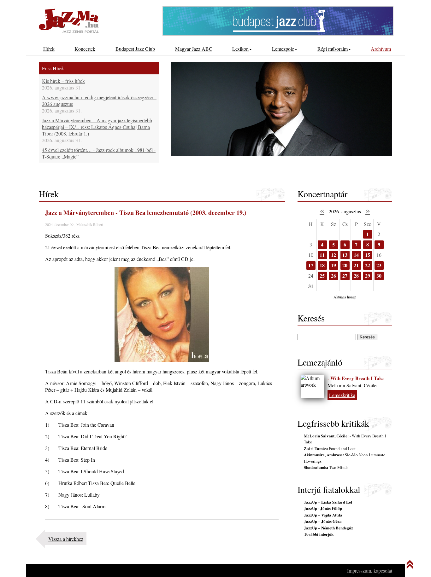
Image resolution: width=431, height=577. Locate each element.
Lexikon (240, 48)
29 (367, 275)
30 (378, 275)
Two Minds (326, 467)
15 (367, 254)
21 (356, 265)
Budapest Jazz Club (135, 48)
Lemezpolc (283, 48)
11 (322, 254)
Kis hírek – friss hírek (63, 81)
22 (367, 265)
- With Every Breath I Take (356, 378)
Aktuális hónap (345, 296)
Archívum (381, 48)
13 (344, 254)
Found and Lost (330, 448)
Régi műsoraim (332, 48)
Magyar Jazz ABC (193, 48)
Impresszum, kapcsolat (369, 570)
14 (356, 254)
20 (344, 265)
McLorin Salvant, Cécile (352, 385)
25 (322, 275)
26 (333, 275)
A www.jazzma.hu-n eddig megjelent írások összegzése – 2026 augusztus (99, 100)
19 (333, 265)
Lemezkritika (342, 395)
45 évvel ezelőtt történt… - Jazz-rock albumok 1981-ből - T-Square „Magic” (99, 153)
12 (333, 254)
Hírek (49, 48)
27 (344, 275)
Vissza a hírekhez (65, 538)
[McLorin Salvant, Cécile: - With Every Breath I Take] (312, 386)
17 (310, 265)
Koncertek (84, 48)
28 (356, 275)
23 (378, 265)
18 (322, 265)
